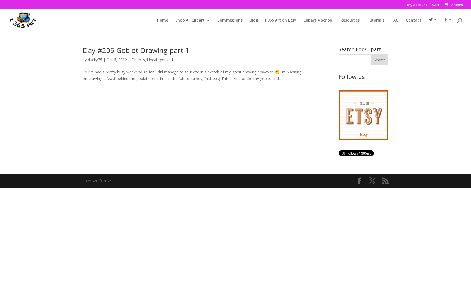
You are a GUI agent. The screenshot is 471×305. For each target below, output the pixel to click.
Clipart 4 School (318, 20)
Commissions (230, 20)
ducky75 (95, 59)
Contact (413, 20)
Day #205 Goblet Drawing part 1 (136, 50)
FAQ (395, 20)
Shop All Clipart (190, 20)
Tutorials (375, 20)
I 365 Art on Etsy (280, 20)
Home (162, 20)
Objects (138, 59)
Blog (254, 20)
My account (417, 5)
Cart (435, 5)
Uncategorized (160, 59)
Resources (350, 20)
